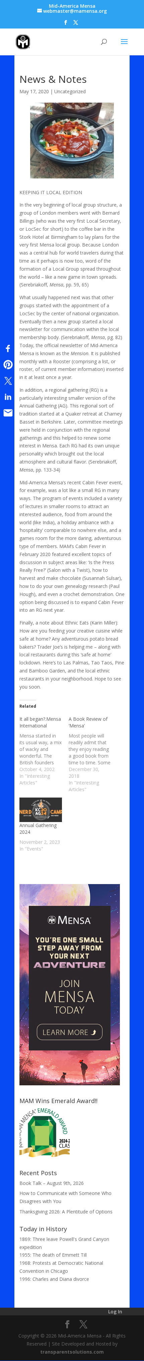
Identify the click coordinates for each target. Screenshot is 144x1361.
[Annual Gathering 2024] (40, 810)
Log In (115, 1311)
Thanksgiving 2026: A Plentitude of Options (66, 1211)
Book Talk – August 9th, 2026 (51, 1183)
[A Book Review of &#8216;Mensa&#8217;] (93, 754)
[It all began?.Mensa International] (44, 751)
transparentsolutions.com (72, 1352)
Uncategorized (70, 91)
